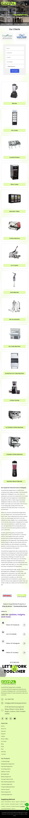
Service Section (5, 789)
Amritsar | (3, 806)
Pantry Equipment (6, 792)
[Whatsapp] (27, 804)
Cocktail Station (14, 157)
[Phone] (27, 809)
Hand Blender (14, 292)
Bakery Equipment (6, 776)
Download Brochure (20, 606)
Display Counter (5, 771)
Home (8, 17)
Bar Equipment (5, 774)
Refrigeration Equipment (7, 764)
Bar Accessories (14, 319)
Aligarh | (18, 801)
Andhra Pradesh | (15, 806)
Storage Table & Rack (7, 779)
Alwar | (3, 804)
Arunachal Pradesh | (6, 808)
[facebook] (2, 718)
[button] (26, 4)
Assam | (14, 808)
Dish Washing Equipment (8, 782)
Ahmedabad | (8, 801)
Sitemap (3, 751)
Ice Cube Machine (14, 346)
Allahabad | (23, 801)
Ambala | (7, 804)
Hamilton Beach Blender (14, 481)
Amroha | (8, 806)
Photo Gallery (4, 739)
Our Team (3, 741)
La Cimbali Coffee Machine (14, 427)
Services (3, 731)
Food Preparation (6, 769)
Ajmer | (14, 801)
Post (2, 749)
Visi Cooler (14, 130)
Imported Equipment (6, 766)
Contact (3, 754)
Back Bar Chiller (14, 211)
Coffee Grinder (14, 400)
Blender (14, 103)
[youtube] (14, 718)
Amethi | (21, 804)
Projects (3, 734)
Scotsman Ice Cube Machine (14, 373)
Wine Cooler (14, 184)
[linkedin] (6, 718)
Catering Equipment (6, 794)
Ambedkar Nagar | (14, 804)
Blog (13, 17)
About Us (3, 728)
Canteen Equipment (6, 784)
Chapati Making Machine (8, 787)
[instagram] (10, 718)
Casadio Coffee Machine (14, 454)
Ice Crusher (14, 265)
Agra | (2, 801)
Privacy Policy (10, 814)
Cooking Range (5, 761)
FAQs (2, 746)
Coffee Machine (14, 238)
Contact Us (19, 17)
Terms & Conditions (19, 814)
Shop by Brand (7, 606)
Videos (3, 736)
